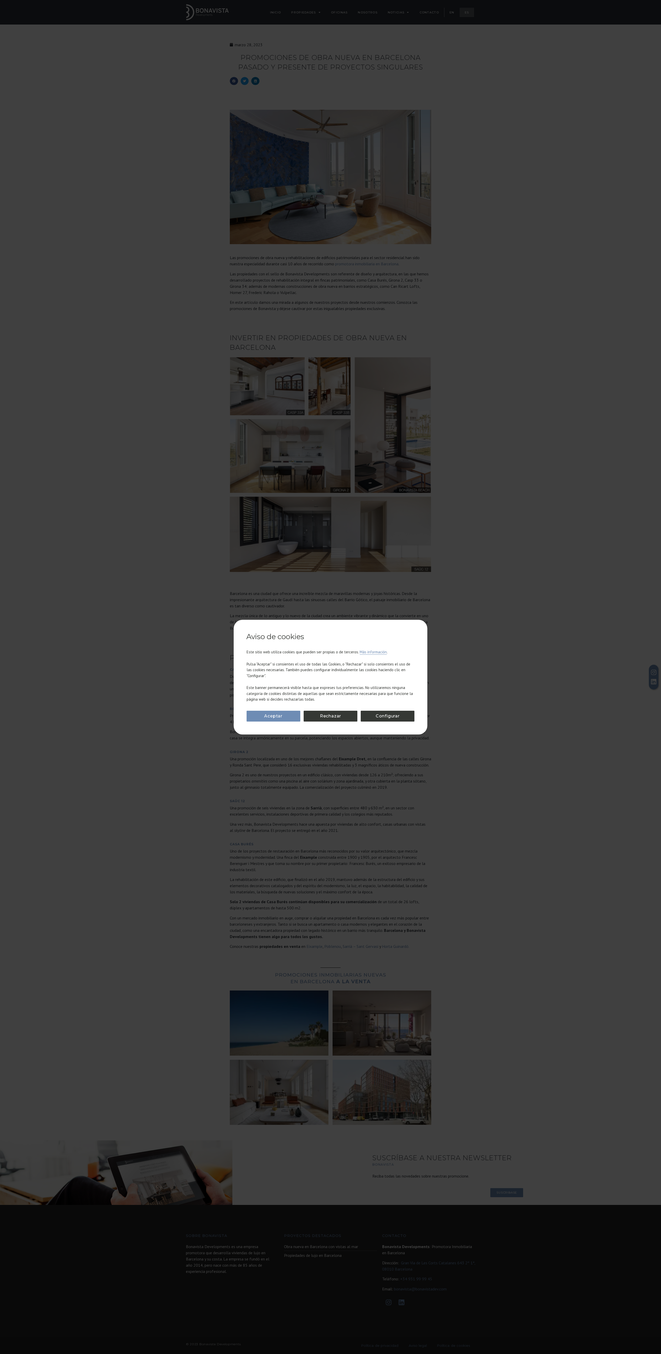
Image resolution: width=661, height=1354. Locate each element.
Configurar (388, 716)
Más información (373, 651)
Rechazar (330, 716)
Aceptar (273, 716)
